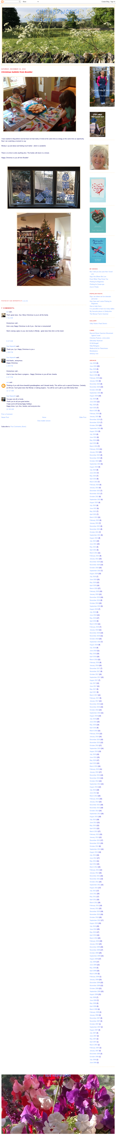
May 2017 (93, 689)
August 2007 (94, 1030)
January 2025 (94, 416)
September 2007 (95, 1027)
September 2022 (95, 499)
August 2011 (94, 888)
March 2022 (93, 517)
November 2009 (95, 950)
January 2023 (94, 488)
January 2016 (94, 736)
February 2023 (94, 485)
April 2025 (93, 407)
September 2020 (95, 570)
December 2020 (95, 562)
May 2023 (93, 476)
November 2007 (95, 1021)
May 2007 (93, 1039)
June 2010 (93, 929)
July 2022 (93, 505)
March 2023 (93, 482)
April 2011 (93, 899)
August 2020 (94, 573)
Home (44, 417)
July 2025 (93, 399)
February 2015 (94, 769)
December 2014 (95, 775)
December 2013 (95, 805)
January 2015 (94, 772)
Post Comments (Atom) (18, 426)
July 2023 (93, 470)
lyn (7, 312)
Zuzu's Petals (94, 287)
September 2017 (95, 677)
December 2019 (95, 597)
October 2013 (94, 811)
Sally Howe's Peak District (98, 323)
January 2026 (94, 381)
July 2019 (93, 612)
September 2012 (95, 849)
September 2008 (95, 991)
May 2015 (93, 760)
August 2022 (94, 502)
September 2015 (95, 748)
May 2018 (93, 653)
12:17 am (10, 391)
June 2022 (93, 508)
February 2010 (94, 941)
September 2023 (95, 464)
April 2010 (93, 935)
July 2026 (93, 363)
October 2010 (94, 917)
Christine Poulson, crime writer (100, 338)
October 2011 (94, 882)
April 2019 (93, 621)
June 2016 (93, 722)
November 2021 (95, 529)
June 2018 (93, 651)
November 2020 (95, 565)
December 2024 (95, 419)
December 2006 (95, 1054)
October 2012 (94, 846)
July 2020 (93, 576)
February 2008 (94, 1012)
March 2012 (93, 867)
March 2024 (93, 446)
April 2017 (93, 692)
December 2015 (95, 739)
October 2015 (94, 745)
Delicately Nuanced (96, 340)
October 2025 (94, 390)
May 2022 (93, 511)
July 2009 (93, 962)
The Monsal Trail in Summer (99, 314)
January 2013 (94, 837)
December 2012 (95, 840)
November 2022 (95, 493)
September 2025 (95, 393)
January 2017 (94, 701)
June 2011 (93, 894)
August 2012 (94, 852)
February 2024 (94, 449)
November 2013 (95, 808)
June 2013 (93, 822)
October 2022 (94, 496)
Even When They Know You (99, 279)
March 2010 (93, 938)
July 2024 (93, 434)
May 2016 (93, 725)
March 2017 (93, 695)
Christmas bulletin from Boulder (17, 72)
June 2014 (93, 793)
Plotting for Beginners (97, 282)
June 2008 (93, 1000)
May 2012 (93, 861)
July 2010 (93, 926)
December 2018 (95, 633)
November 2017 (95, 671)
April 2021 (93, 550)
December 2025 (95, 384)
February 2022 (94, 520)
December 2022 (95, 490)
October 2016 (94, 710)
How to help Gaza (95, 306)
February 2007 (94, 1048)
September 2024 (95, 428)
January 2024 (94, 452)
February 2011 (94, 905)
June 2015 (93, 757)
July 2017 (93, 683)
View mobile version (43, 421)
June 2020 (93, 579)
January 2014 (94, 802)
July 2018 (93, 648)
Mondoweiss (94, 351)
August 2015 (94, 751)
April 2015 (93, 763)
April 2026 (93, 372)
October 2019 (94, 603)
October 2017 (94, 674)
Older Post (82, 417)
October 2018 (94, 639)
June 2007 (93, 1036)
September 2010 (95, 920)
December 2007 (95, 1018)
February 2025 (94, 413)
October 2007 (94, 1024)
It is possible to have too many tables (102, 309)
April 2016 (93, 728)
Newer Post (5, 417)
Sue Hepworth (58, 12)
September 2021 (95, 535)
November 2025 (95, 387)
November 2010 (95, 914)
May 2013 (93, 825)
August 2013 (94, 816)
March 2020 (93, 588)
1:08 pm (9, 352)
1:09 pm (9, 366)
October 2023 (94, 461)
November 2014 (95, 778)
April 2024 (93, 443)
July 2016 (93, 719)
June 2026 (93, 366)
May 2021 (93, 547)
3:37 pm (9, 377)
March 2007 (93, 1045)
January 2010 (94, 944)
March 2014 (93, 796)
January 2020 (94, 594)
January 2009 (94, 979)
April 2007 (93, 1042)
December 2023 (95, 455)
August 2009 (94, 959)
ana (7, 382)
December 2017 (95, 668)
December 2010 (95, 911)
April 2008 (93, 1006)
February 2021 (94, 556)
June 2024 (93, 437)
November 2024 (95, 422)
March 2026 (93, 375)
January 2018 (94, 665)
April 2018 (93, 656)
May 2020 (93, 582)
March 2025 (93, 410)
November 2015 (95, 742)
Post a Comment (6, 414)
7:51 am (9, 318)
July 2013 (93, 819)
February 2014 (94, 799)
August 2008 (94, 994)
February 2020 (94, 591)
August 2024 (94, 431)
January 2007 (94, 1051)
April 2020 (93, 585)
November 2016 (95, 707)
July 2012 (93, 855)
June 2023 (93, 473)
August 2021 (94, 538)
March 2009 (93, 974)
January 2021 (94, 559)
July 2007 (93, 1033)
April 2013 (93, 828)
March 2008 (93, 1009)
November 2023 (95, 458)
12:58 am (10, 409)
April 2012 (93, 864)
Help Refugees (94, 346)
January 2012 (94, 873)
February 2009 (94, 976)
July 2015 (93, 754)
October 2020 (94, 568)
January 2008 (94, 1015)
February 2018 (94, 662)
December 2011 (95, 876)
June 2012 (93, 858)
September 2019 (95, 606)
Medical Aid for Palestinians (99, 348)
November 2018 (95, 636)
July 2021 (93, 541)
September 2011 (95, 885)
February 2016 (94, 733)
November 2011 (95, 879)
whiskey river (94, 353)
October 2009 (94, 953)
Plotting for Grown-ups (97, 284)
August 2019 (94, 609)
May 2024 (93, 440)
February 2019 (94, 627)
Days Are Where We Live (98, 276)
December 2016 (95, 704)
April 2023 (93, 479)
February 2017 (94, 698)
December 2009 (95, 947)
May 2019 (93, 618)
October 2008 (94, 988)
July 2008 (93, 997)
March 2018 (93, 659)
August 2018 (94, 645)
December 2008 (95, 982)
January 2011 (94, 908)
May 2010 (93, 932)
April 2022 (93, 514)
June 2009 (93, 965)
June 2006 (93, 1062)
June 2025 (93, 402)
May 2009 (93, 968)
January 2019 (94, 630)
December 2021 (95, 526)
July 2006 (93, 1059)
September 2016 (95, 713)
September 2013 (95, 813)
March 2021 (93, 553)
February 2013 (94, 834)
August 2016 (94, 716)
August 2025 (94, 396)
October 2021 (94, 532)
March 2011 (93, 902)
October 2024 (94, 425)
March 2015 (93, 766)
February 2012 (94, 870)
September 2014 (95, 784)
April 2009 (93, 971)
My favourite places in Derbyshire (101, 311)
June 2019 (93, 615)
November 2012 (95, 843)
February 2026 (94, 378)
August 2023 (94, 467)
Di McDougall (94, 343)
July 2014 (93, 790)
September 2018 (95, 642)
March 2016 (93, 731)
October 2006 (94, 1056)
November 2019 (95, 600)
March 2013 (93, 831)
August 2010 (94, 923)
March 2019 (93, 624)
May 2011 (93, 896)
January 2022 (94, 523)
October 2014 (94, 781)
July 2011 (93, 891)
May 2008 (93, 1003)
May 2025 (93, 405)
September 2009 (95, 956)
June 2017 (93, 686)
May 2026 (93, 369)
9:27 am (9, 341)
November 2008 (95, 985)
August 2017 (94, 680)
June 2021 (93, 544)
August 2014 (94, 787)
